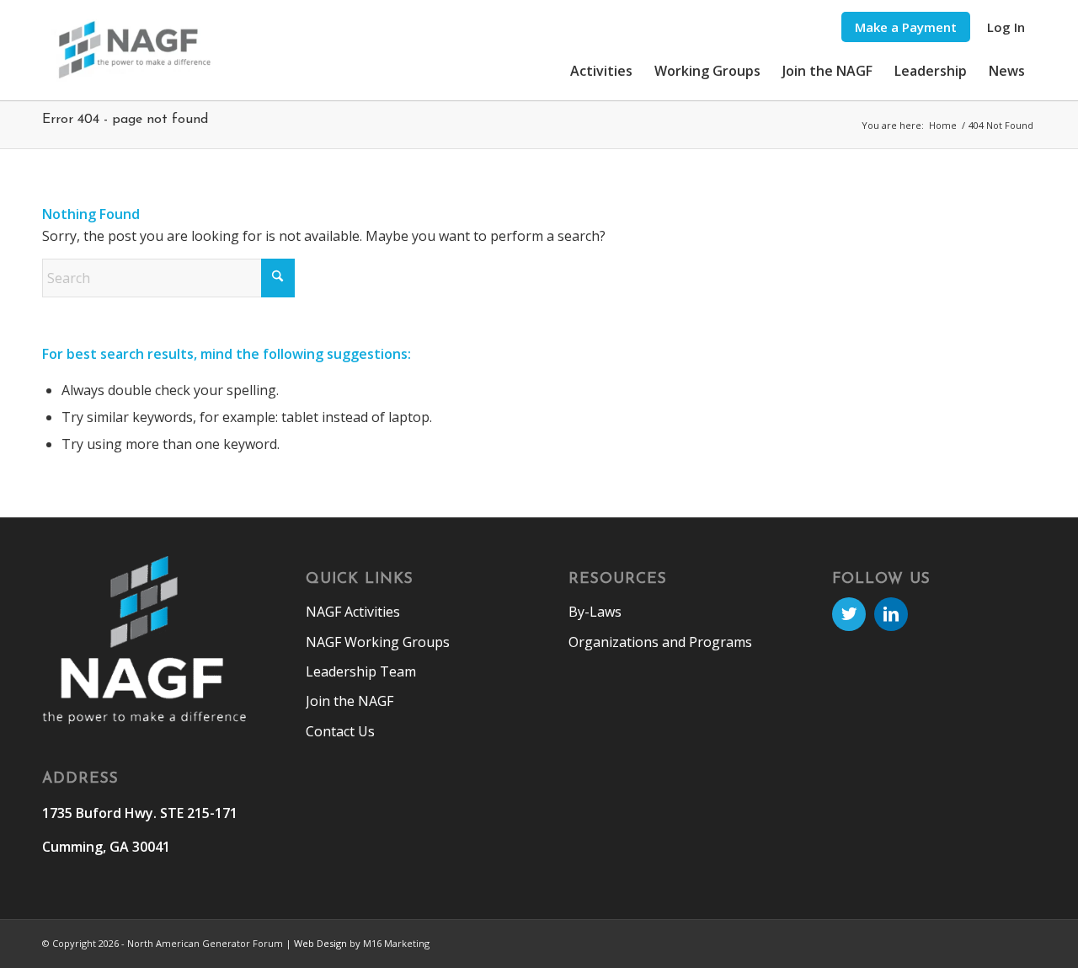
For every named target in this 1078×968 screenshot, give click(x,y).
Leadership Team (361, 671)
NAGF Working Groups (378, 642)
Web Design (320, 943)
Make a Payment (906, 27)
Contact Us (340, 731)
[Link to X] (849, 614)
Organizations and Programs (660, 642)
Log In (1006, 27)
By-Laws (595, 611)
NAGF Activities (353, 611)
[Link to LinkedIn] (891, 614)
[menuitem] (906, 27)
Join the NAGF (349, 701)
